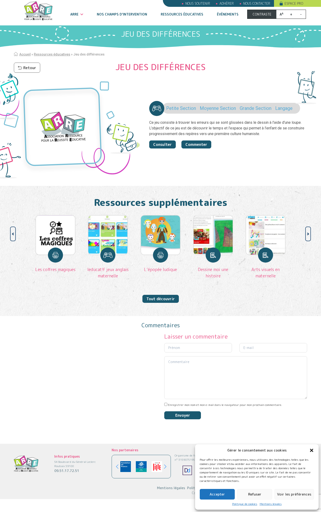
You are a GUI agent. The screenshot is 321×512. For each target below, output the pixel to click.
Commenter (196, 144)
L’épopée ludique (160, 269)
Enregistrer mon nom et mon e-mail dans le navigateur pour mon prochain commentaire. (225, 405)
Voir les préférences (294, 494)
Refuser (254, 494)
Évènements (228, 14)
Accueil (25, 54)
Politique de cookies (244, 504)
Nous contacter (256, 3)
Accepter (217, 494)
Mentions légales (271, 504)
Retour (29, 67)
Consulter (162, 144)
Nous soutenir (197, 3)
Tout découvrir (160, 298)
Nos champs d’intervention (122, 14)
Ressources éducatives (182, 14)
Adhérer (226, 3)
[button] (311, 450)
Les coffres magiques (55, 269)
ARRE (74, 14)
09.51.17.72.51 (66, 470)
